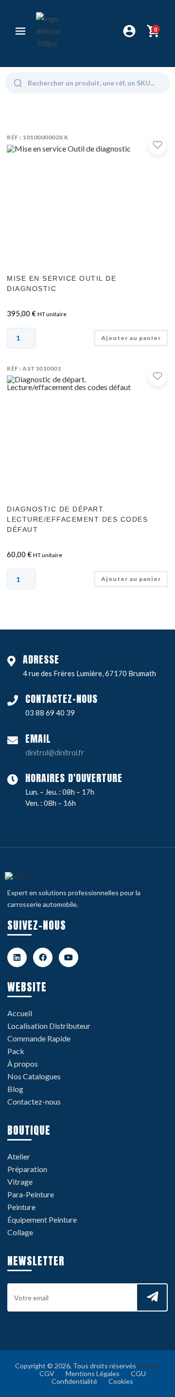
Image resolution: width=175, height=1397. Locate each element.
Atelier (18, 1156)
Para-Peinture (30, 1194)
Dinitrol (149, 1366)
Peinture (21, 1206)
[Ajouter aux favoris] (157, 146)
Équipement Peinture (42, 1219)
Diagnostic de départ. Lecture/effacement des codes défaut (77, 519)
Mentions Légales (93, 1373)
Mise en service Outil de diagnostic (61, 283)
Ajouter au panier (131, 337)
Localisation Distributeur (48, 1025)
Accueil (19, 1013)
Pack (15, 1051)
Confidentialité (74, 1381)
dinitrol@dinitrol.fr (54, 752)
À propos (22, 1063)
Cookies (120, 1381)
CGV (46, 1373)
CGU (138, 1373)
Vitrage (20, 1181)
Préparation (27, 1169)
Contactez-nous (34, 1101)
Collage (20, 1232)
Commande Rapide (38, 1038)
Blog (15, 1088)
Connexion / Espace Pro (129, 31)
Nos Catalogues (34, 1076)
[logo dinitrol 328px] (54, 31)
